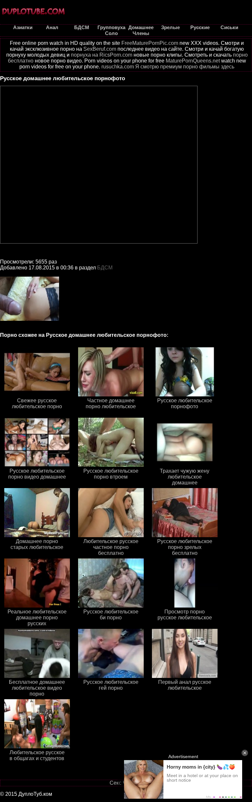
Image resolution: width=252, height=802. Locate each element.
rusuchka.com (117, 66)
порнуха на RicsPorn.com (101, 55)
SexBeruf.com (99, 49)
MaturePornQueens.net (193, 61)
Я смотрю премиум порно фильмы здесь (184, 66)
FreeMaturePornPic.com (149, 43)
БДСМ (105, 267)
